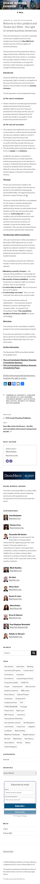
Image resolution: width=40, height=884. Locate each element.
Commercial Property (16, 395)
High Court (20, 711)
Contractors (9, 675)
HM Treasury (9, 715)
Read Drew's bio (15, 618)
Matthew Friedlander (12, 735)
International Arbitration (13, 719)
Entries (7, 833)
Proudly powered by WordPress (14, 879)
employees (8, 699)
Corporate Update (11, 683)
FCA (21, 703)
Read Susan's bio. (15, 599)
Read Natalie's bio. (16, 637)
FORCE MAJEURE (10, 707)
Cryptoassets (17, 687)
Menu (21, 12)
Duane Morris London (14, 5)
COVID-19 (24, 683)
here (10, 316)
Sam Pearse (28, 739)
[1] (27, 195)
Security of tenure (26, 401)
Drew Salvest (9, 695)
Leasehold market (14, 399)
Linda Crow (21, 727)
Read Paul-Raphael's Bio (19, 627)
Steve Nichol (9, 743)
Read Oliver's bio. (15, 589)
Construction (28, 670)
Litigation (31, 727)
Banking (30, 667)
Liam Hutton (9, 727)
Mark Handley (20, 731)
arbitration (20, 667)
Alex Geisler (9, 667)
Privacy (24, 816)
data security (30, 687)
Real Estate (11, 401)
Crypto (7, 687)
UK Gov (19, 743)
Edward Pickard (23, 695)
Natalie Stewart (29, 735)
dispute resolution (11, 691)
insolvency (21, 715)
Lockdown (8, 731)
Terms (19, 816)
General (6, 760)
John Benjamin (28, 723)
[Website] (10, 461)
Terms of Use (8, 851)
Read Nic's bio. (14, 580)
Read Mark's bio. (16, 571)
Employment (20, 699)
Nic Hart (7, 739)
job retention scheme (12, 723)
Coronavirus (9, 679)
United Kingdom (13, 403)
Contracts (20, 675)
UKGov (27, 743)
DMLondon (25, 691)
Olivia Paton (26, 20)
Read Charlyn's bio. (17, 528)
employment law (10, 703)
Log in (5, 829)
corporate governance (24, 679)
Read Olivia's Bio (12, 456)
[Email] (7, 461)
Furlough (23, 707)
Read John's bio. (15, 518)
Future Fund (8, 711)
